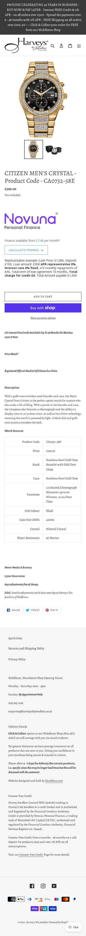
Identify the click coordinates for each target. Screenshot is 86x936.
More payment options (43, 318)
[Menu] (79, 45)
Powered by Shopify (58, 922)
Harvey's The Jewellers (37, 922)
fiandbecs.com (54, 781)
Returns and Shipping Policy (26, 648)
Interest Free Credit (31, 855)
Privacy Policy (17, 659)
